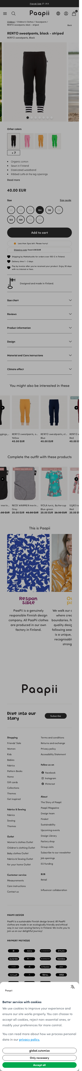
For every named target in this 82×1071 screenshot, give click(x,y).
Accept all (39, 1065)
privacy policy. (29, 1039)
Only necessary (39, 1058)
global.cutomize (39, 1050)
